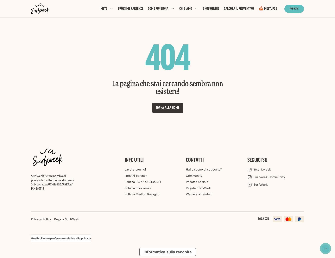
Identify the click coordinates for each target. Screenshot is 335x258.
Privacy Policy (41, 219)
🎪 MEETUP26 (268, 9)
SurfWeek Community (269, 177)
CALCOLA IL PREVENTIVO (239, 9)
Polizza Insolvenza (138, 188)
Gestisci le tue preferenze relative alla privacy (61, 238)
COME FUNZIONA (158, 9)
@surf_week (262, 169)
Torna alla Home (168, 108)
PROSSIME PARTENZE (130, 9)
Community (194, 176)
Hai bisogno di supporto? (204, 169)
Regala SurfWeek (198, 188)
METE (104, 9)
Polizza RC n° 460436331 (143, 182)
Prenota (294, 8)
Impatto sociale (197, 182)
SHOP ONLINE (211, 9)
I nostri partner (136, 176)
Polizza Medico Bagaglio (142, 194)
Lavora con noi (135, 169)
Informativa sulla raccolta (167, 252)
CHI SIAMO (185, 9)
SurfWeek (261, 185)
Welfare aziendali (198, 194)
